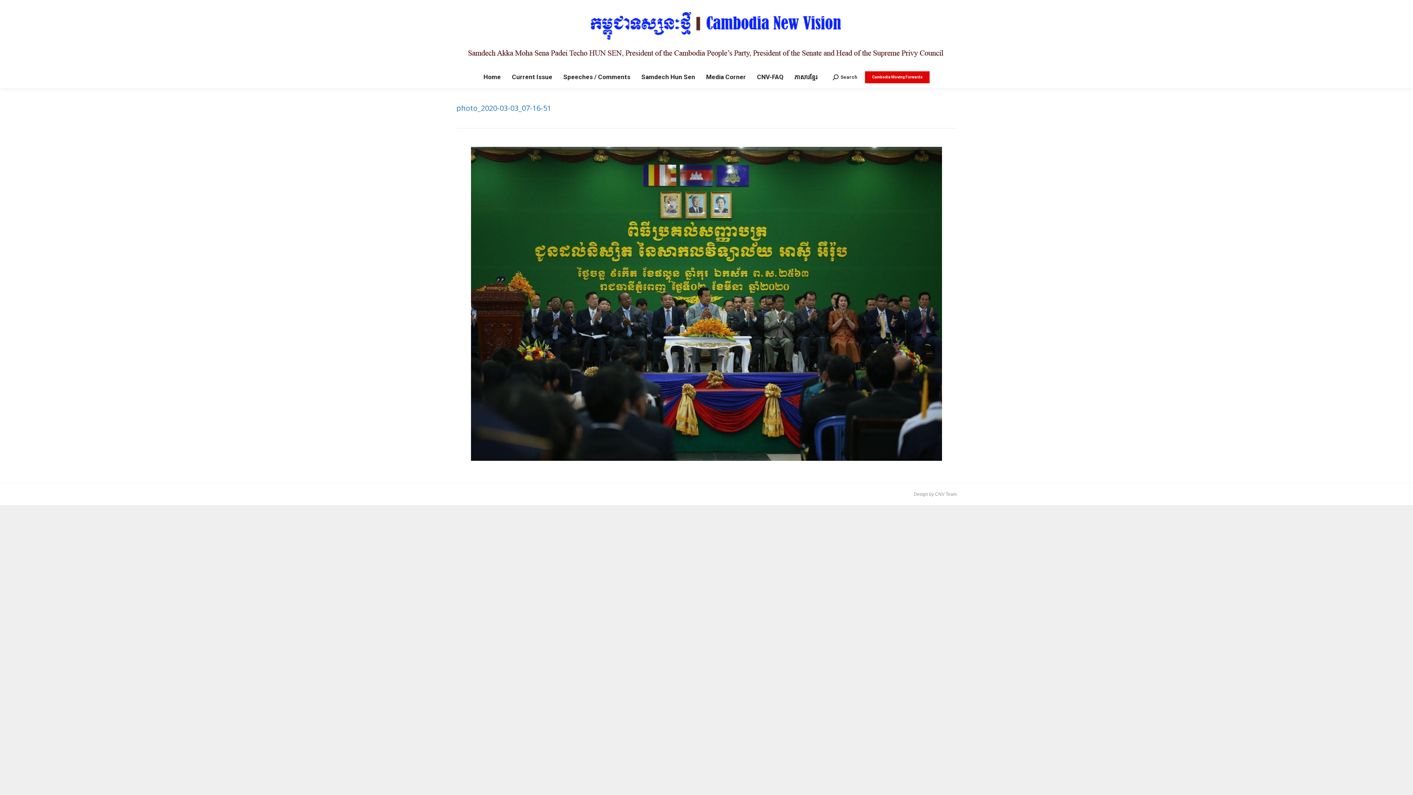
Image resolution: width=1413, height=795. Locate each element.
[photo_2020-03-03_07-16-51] (706, 304)
